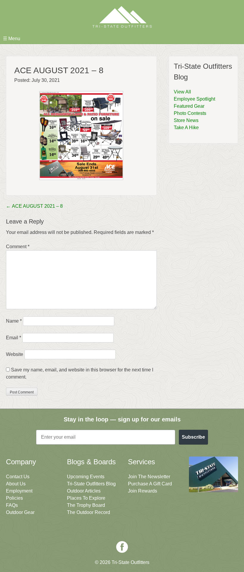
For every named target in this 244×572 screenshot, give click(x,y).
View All (182, 91)
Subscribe (193, 437)
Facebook (122, 547)
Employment (19, 490)
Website (14, 354)
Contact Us (17, 476)
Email (13, 337)
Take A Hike (186, 127)
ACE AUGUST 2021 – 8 (34, 206)
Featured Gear (189, 106)
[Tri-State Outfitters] (122, 17)
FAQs (12, 505)
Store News (186, 120)
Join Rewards (142, 490)
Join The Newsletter (149, 476)
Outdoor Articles (84, 490)
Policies (14, 498)
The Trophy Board (86, 505)
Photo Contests (190, 113)
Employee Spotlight (194, 98)
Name (14, 320)
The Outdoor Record (88, 512)
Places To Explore (86, 498)
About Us (16, 483)
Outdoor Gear (20, 512)
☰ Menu (11, 38)
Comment (17, 246)
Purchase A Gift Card (150, 483)
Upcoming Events (85, 476)
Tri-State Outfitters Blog (91, 483)
